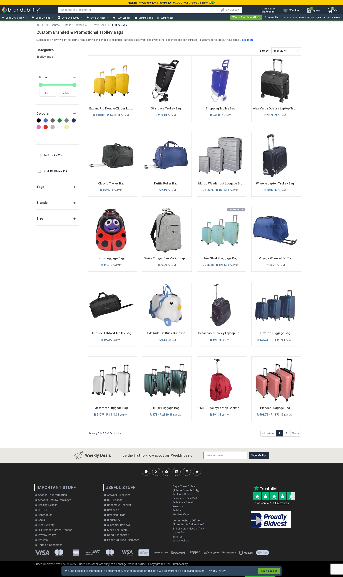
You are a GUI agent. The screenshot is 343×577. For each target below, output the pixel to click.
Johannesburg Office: (186, 520)
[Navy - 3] (73, 120)
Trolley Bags (119, 25)
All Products (53, 25)
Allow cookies (269, 570)
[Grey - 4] (66, 120)
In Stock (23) (53, 155)
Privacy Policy (217, 571)
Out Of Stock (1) (55, 171)
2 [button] (286, 433)
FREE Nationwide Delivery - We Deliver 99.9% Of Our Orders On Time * (171, 2)
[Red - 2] (45, 127)
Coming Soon (145, 17)
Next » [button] (295, 433)
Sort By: (264, 50)
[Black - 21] (38, 120)
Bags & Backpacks (76, 25)
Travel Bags (99, 25)
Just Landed (124, 17)
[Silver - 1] (52, 127)
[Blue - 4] (45, 120)
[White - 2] (59, 127)
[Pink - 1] (38, 127)
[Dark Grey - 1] (52, 120)
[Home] (38, 25)
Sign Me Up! (259, 455)
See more (247, 39)
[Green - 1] (59, 120)
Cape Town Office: (184, 486)
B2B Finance (167, 17)
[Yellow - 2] (66, 127)
